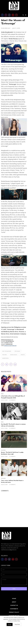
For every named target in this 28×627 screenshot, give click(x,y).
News (2, 393)
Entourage (17, 351)
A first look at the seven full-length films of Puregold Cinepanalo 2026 (13, 396)
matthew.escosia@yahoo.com (10, 345)
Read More (17, 624)
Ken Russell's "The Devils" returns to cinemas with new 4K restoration (13, 425)
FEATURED (4, 354)
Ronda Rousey (13, 354)
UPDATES (23, 354)
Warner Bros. (5, 358)
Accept (9, 624)
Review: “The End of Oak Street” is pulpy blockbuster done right (12, 453)
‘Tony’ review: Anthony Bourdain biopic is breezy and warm (12, 481)
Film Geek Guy (6, 28)
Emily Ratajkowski (6, 351)
